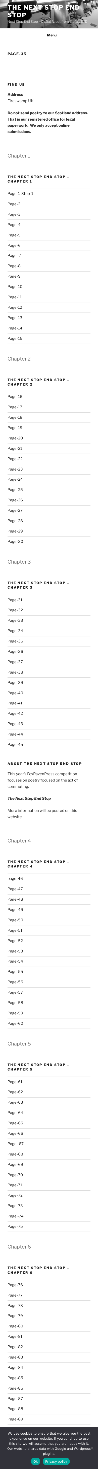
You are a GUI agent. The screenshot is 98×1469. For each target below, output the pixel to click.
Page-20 (15, 438)
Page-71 (15, 1185)
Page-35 (15, 641)
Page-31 (15, 600)
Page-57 (15, 992)
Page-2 (14, 204)
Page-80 (15, 1326)
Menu (52, 35)
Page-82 (15, 1347)
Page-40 (15, 693)
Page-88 (15, 1409)
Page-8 (14, 266)
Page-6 (14, 245)
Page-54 (15, 961)
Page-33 (15, 620)
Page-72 (15, 1195)
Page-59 (15, 1013)
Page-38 (15, 672)
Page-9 (14, 276)
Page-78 (15, 1305)
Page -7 (14, 255)
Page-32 (15, 610)
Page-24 (15, 479)
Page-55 (15, 971)
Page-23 (15, 469)
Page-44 (15, 734)
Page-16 (15, 396)
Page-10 (15, 286)
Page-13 (15, 318)
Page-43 (15, 724)
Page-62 (15, 1092)
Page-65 (15, 1123)
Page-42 (15, 713)
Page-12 (15, 307)
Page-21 (15, 448)
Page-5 (14, 235)
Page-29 (15, 531)
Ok (35, 1461)
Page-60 (15, 1023)
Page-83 (15, 1357)
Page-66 (15, 1133)
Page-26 (15, 500)
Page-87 (15, 1398)
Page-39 (15, 682)
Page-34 (15, 631)
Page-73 (15, 1206)
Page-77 (15, 1295)
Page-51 (15, 930)
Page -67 (16, 1144)
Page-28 (15, 521)
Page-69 (15, 1164)
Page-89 (15, 1419)
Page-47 (15, 889)
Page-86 (15, 1388)
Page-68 (15, 1154)
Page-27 (15, 510)
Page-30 (15, 541)
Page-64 (15, 1112)
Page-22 (15, 459)
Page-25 (15, 489)
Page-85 (15, 1378)
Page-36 (15, 651)
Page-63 (15, 1102)
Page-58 (15, 1002)
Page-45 (15, 744)
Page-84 (15, 1367)
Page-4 (14, 224)
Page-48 (15, 899)
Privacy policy (56, 1461)
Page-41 (15, 703)
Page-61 (15, 1082)
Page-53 (15, 951)
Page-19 (15, 428)
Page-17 (15, 407)
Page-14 (15, 328)
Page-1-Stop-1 (20, 193)
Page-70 (15, 1175)
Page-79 (15, 1316)
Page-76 (15, 1285)
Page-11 (15, 297)
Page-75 (15, 1226)
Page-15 (15, 338)
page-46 (15, 878)
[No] (91, 1448)
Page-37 (15, 662)
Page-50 (15, 920)
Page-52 (15, 941)
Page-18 (15, 417)
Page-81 (15, 1336)
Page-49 (15, 909)
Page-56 (15, 982)
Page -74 (16, 1216)
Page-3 (14, 214)
